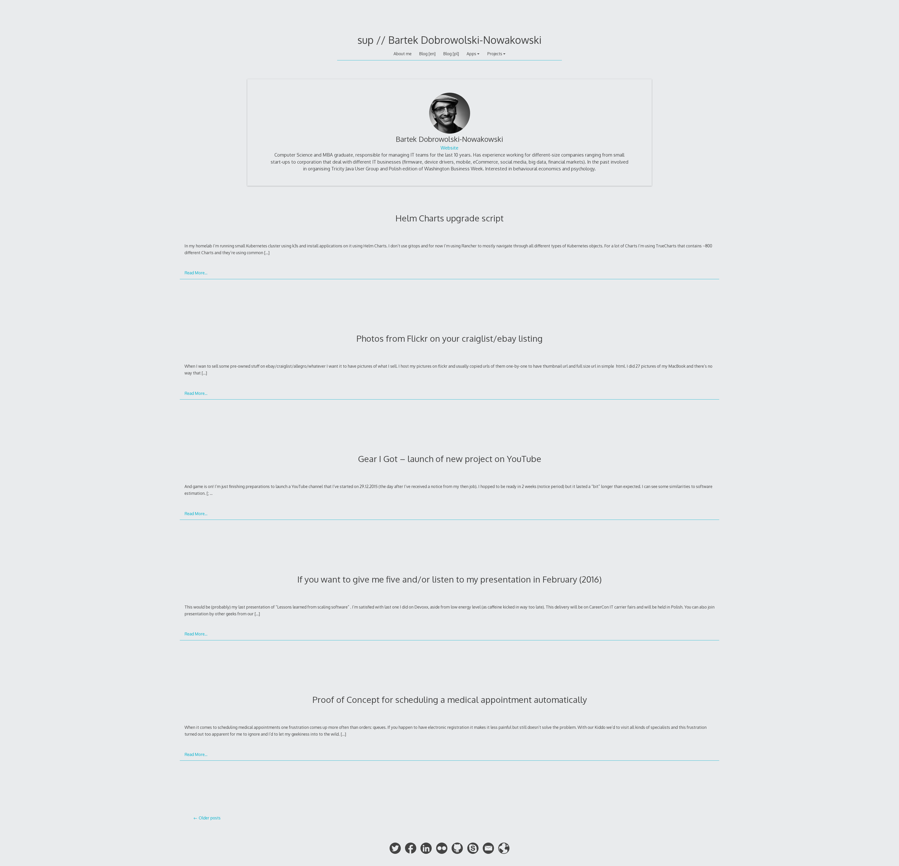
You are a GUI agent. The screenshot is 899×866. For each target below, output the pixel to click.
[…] (266, 252)
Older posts (210, 817)
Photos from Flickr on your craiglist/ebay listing (449, 338)
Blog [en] (427, 53)
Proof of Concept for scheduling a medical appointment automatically (449, 699)
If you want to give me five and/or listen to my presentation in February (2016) (449, 579)
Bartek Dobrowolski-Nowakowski (449, 138)
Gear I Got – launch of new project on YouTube (449, 458)
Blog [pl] (451, 53)
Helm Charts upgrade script (449, 218)
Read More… (195, 272)
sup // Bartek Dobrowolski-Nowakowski (449, 39)
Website (449, 148)
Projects (494, 53)
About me (403, 53)
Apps (471, 53)
